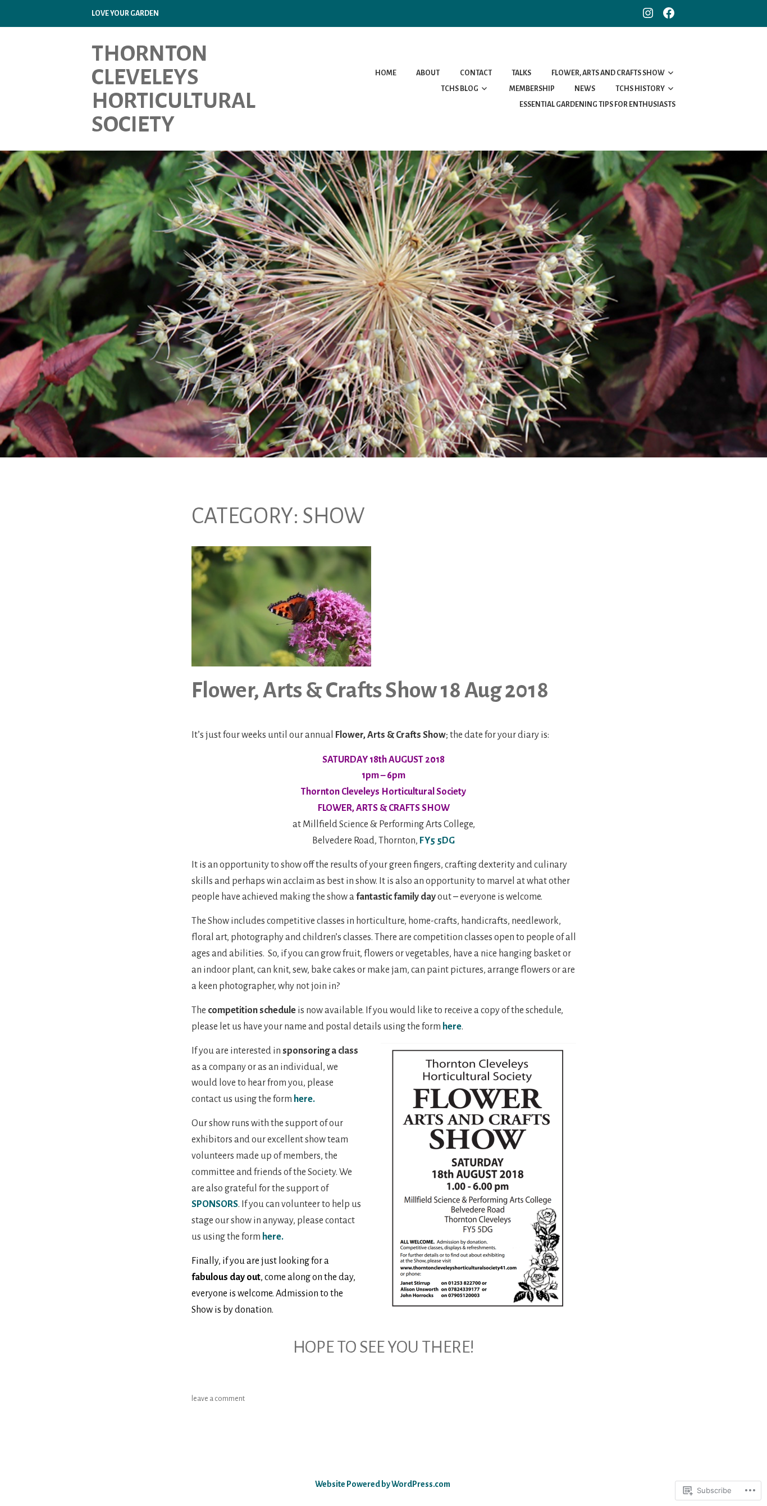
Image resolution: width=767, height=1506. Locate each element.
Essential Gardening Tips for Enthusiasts (597, 104)
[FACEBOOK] (668, 12)
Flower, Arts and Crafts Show (608, 73)
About (428, 73)
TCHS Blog (459, 89)
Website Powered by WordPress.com (382, 1484)
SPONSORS (214, 1204)
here (452, 1027)
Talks (521, 73)
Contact (476, 73)
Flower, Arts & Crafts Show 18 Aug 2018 (370, 690)
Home (385, 73)
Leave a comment (218, 1399)
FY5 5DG (437, 841)
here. (304, 1099)
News (584, 89)
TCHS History (640, 89)
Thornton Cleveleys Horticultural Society (173, 89)
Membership (532, 89)
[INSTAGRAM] (648, 12)
